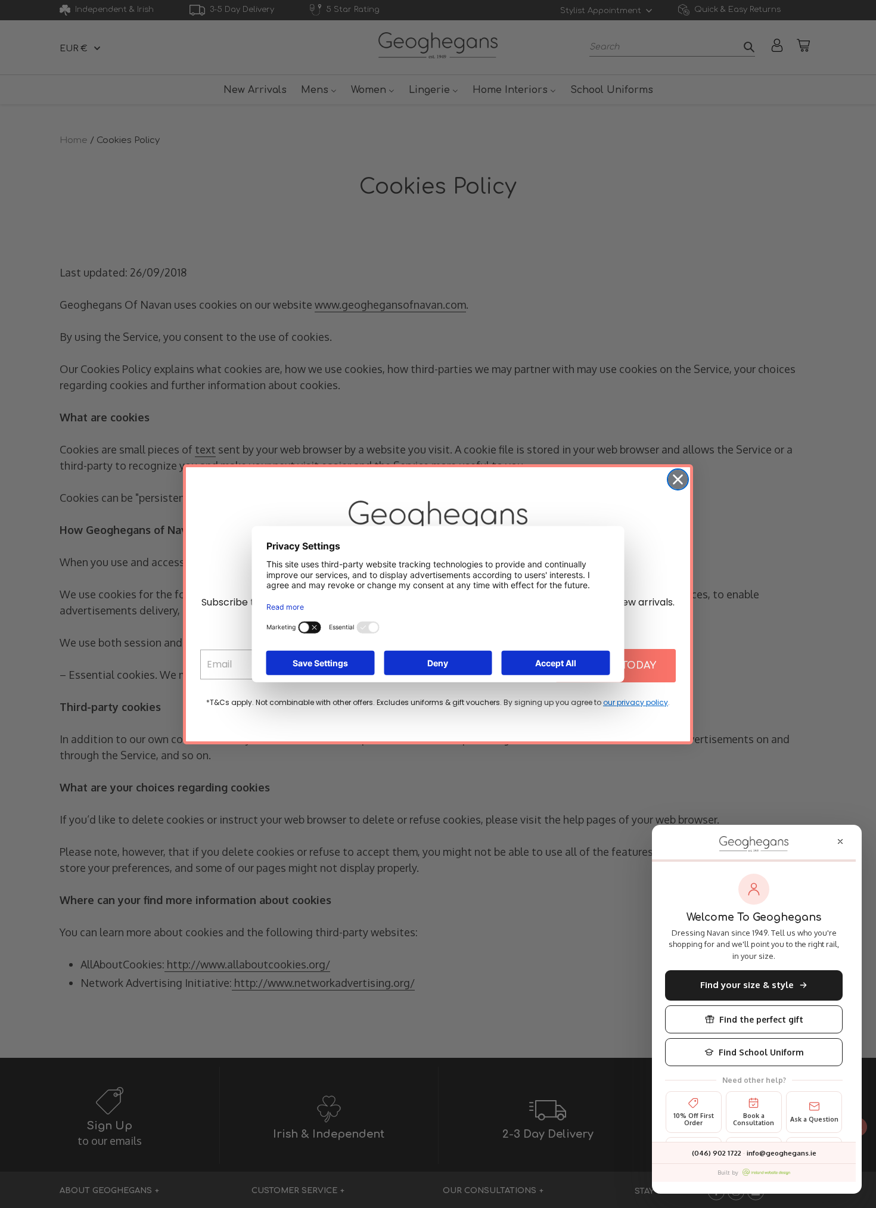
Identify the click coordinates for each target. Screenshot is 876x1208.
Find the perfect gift (761, 1019)
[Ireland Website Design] (766, 1172)
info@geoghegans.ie (781, 1152)
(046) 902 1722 (716, 1152)
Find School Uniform (761, 1052)
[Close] (840, 841)
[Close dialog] (677, 479)
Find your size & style (747, 984)
